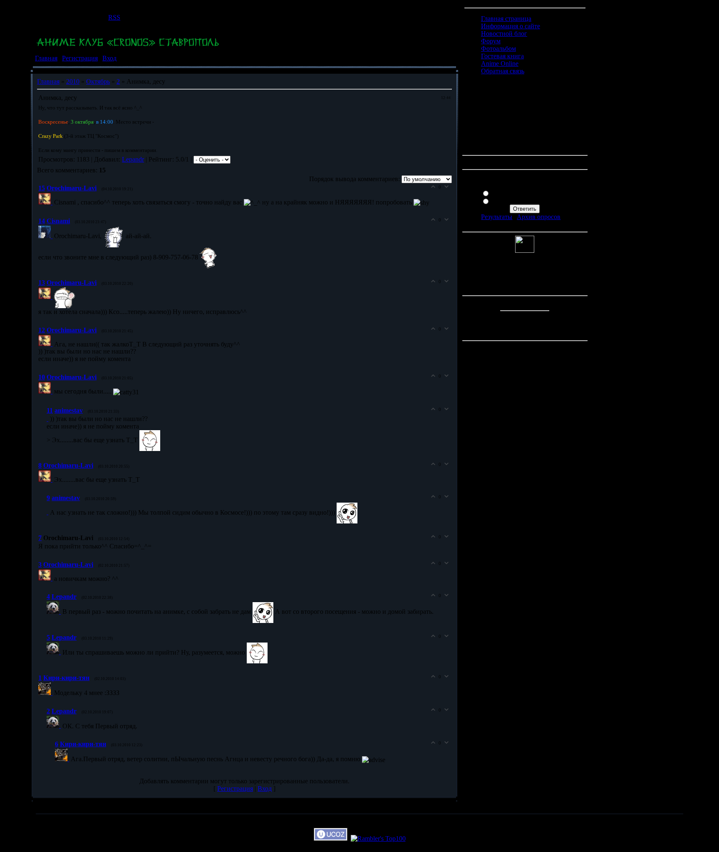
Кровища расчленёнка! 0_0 (529, 200)
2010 (72, 81)
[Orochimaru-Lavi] (46, 202)
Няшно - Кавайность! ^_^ (527, 192)
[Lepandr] (54, 611)
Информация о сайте (510, 26)
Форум (491, 41)
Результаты (496, 216)
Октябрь (98, 81)
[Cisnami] (46, 235)
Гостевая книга (502, 56)
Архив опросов (538, 216)
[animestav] (48, 418)
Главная (46, 58)
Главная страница (506, 18)
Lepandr (133, 159)
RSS (114, 17)
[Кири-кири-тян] (46, 692)
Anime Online (499, 63)
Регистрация (80, 58)
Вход (109, 58)
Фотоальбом (498, 48)
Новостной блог (504, 33)
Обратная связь (502, 71)
